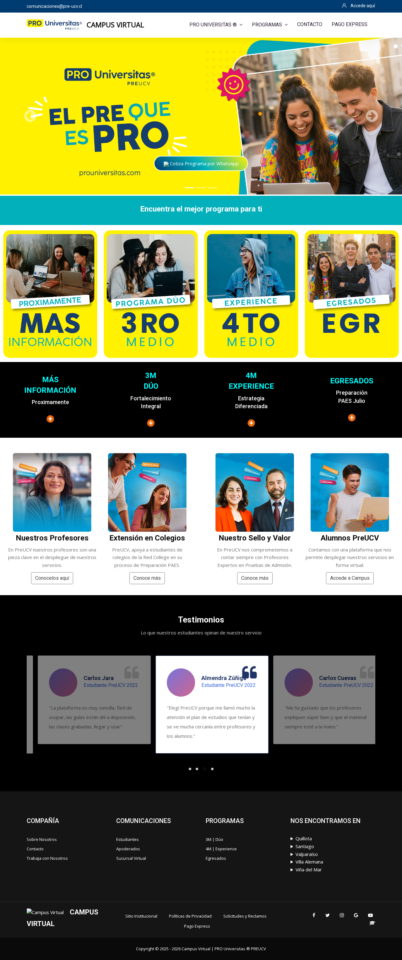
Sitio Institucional (141, 916)
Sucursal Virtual (131, 858)
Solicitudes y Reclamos (245, 916)
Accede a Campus (350, 578)
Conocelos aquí (52, 578)
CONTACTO (309, 24)
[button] (30, 116)
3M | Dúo (214, 839)
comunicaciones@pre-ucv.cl (54, 6)
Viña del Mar (309, 869)
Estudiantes (127, 839)
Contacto (35, 849)
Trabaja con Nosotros (47, 858)
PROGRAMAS (267, 25)
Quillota (304, 838)
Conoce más (147, 578)
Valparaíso (307, 854)
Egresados (216, 858)
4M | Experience (221, 849)
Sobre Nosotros (42, 839)
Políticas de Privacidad (190, 916)
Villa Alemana (309, 862)
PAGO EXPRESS (349, 24)
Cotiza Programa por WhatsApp (204, 163)
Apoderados (128, 849)
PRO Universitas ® (213, 25)
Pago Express (197, 926)
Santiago (305, 846)
